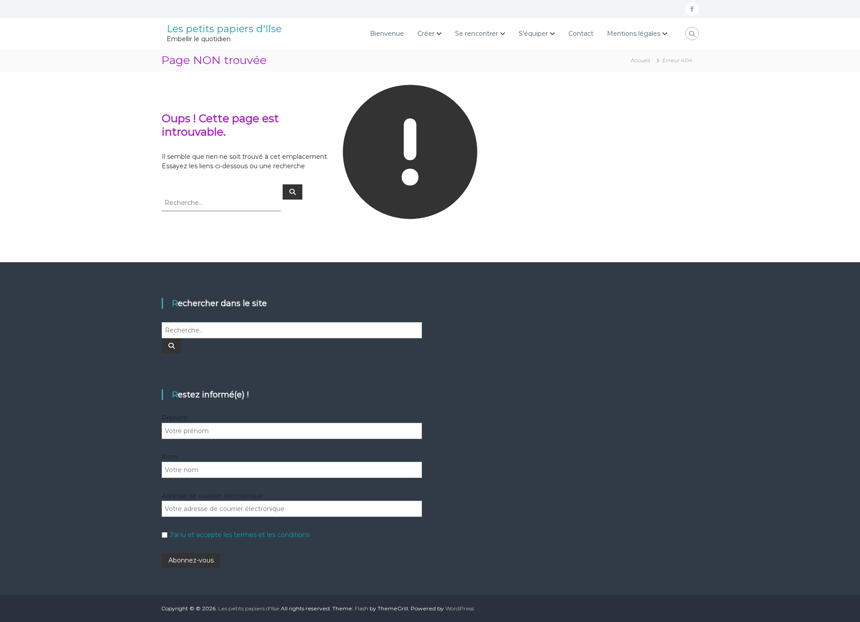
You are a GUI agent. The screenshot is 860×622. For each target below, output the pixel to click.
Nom (170, 457)
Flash (361, 608)
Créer (425, 34)
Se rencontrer (476, 34)
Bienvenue (387, 34)
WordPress (459, 608)
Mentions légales (633, 34)
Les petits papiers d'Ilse (224, 29)
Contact (580, 34)
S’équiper (533, 34)
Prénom (175, 418)
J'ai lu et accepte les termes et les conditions (239, 535)
